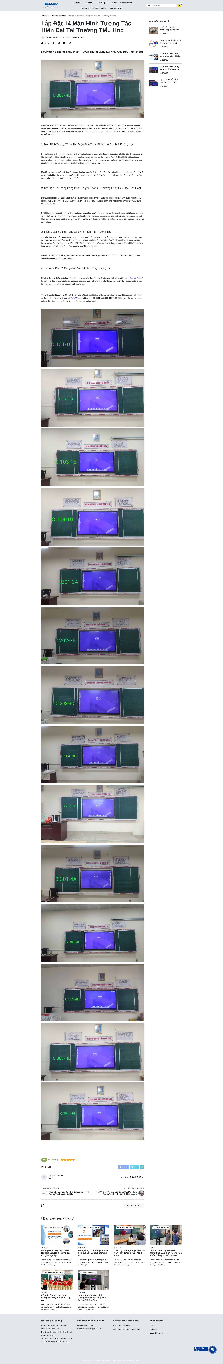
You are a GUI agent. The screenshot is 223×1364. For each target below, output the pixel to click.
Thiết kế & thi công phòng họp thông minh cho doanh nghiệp (170, 29)
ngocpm (56, 37)
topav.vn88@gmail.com (92, 1329)
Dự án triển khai (126, 3)
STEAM (114, 3)
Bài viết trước (51, 1188)
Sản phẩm (88, 3)
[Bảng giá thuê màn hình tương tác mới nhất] (153, 43)
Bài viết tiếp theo (132, 1188)
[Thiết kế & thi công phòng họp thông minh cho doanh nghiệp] (153, 30)
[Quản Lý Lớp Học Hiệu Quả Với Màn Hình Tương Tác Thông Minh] (130, 1235)
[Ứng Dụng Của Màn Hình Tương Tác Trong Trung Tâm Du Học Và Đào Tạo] (93, 1280)
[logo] (50, 6)
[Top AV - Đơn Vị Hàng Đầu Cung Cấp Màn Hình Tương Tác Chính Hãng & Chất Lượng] (166, 1235)
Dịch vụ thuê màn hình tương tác (93, 8)
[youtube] (142, 1177)
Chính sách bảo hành (121, 1325)
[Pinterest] (137, 1177)
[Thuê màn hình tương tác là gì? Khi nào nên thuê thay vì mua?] (153, 70)
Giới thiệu (77, 3)
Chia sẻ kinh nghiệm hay (53, 1228)
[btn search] (149, 5)
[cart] (179, 6)
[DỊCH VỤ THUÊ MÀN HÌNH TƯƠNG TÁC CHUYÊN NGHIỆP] (153, 83)
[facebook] (130, 1177)
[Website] (133, 1177)
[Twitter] (135, 1177)
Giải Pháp (101, 3)
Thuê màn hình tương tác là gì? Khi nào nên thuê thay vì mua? (169, 69)
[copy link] (69, 43)
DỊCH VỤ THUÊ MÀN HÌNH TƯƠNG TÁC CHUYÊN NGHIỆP (169, 82)
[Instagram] (140, 1177)
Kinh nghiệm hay (116, 8)
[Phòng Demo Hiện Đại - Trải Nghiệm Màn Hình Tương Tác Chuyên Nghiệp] (57, 1235)
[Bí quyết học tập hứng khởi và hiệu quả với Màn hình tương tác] (93, 1235)
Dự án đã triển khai (124, 1228)
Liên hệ (152, 1325)
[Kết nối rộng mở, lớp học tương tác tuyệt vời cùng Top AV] (57, 1280)
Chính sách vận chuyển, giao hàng (126, 1329)
